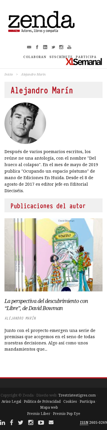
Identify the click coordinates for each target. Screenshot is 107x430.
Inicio (8, 74)
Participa (87, 401)
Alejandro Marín (20, 318)
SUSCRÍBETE (61, 57)
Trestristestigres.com (77, 395)
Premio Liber (38, 413)
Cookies (70, 401)
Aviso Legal (11, 401)
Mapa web (49, 407)
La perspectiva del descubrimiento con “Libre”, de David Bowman (46, 304)
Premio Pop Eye (66, 413)
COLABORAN (34, 57)
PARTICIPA (86, 57)
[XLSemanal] (84, 61)
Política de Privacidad (42, 401)
